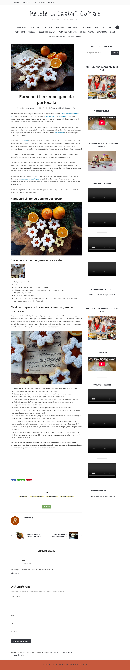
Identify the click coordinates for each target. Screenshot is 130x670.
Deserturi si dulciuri (47, 32)
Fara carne (59, 27)
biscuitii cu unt (51, 116)
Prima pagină (21, 27)
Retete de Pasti (70, 108)
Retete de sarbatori (57, 37)
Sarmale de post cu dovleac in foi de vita (33, 535)
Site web (14, 631)
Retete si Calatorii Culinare (65, 13)
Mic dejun (32, 32)
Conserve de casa (87, 32)
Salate (112, 32)
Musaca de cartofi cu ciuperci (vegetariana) (59, 535)
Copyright (15, 2)
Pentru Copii (20, 32)
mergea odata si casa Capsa (28, 179)
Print (48, 507)
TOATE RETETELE (35, 27)
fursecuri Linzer (52, 496)
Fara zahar (86, 27)
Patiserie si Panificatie (68, 32)
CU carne (110, 27)
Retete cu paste (74, 37)
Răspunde (15, 573)
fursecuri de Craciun (36, 496)
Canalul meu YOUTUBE (29, 2)
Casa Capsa (23, 496)
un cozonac (59, 133)
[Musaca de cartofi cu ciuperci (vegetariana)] (73, 535)
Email (13, 623)
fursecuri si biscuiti (58, 108)
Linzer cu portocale (67, 496)
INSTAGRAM (42, 2)
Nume (13, 615)
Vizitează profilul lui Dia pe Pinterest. (102, 295)
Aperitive (48, 27)
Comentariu (15, 596)
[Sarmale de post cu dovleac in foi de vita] (19, 535)
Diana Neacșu (29, 108)
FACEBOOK (51, 2)
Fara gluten (99, 27)
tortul (26, 141)
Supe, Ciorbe (102, 32)
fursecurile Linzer (65, 116)
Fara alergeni (73, 27)
